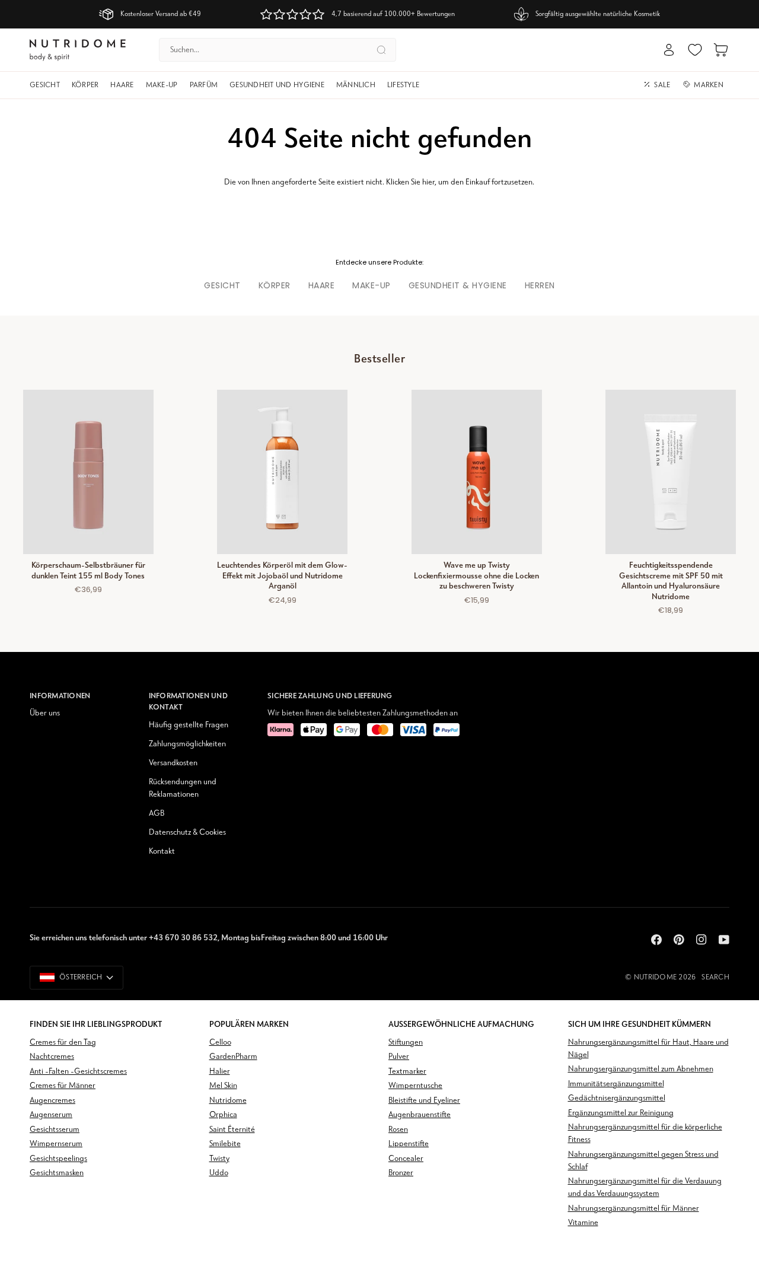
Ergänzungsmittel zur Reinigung (621, 1113)
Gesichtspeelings (58, 1158)
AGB (156, 813)
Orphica (223, 1115)
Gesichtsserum (54, 1129)
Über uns (45, 713)
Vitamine (583, 1222)
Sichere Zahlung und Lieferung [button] (330, 695)
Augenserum (51, 1115)
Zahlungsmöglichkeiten (187, 744)
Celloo (220, 1042)
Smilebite (225, 1144)
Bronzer (400, 1173)
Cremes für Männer (62, 1085)
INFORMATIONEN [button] (60, 695)
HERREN (540, 285)
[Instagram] (701, 939)
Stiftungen (405, 1042)
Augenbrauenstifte (419, 1115)
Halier (219, 1071)
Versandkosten (173, 763)
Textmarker (407, 1071)
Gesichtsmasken (57, 1173)
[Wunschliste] (695, 50)
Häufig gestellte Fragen (188, 725)
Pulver (398, 1056)
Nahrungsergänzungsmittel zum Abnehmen (640, 1069)
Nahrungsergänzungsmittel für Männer (633, 1208)
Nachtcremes (52, 1056)
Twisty (219, 1158)
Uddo (218, 1173)
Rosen (398, 1129)
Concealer (405, 1158)
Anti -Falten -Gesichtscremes (78, 1071)
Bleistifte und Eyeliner (424, 1100)
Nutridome (655, 977)
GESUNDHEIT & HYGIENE (458, 285)
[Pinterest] (679, 939)
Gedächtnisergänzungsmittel (616, 1098)
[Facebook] (656, 939)
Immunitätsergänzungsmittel (616, 1084)
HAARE (321, 285)
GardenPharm (233, 1056)
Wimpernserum (56, 1144)
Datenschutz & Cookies (187, 832)
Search (715, 977)
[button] (48, 85)
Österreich (81, 977)
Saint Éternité (232, 1129)
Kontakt (162, 851)
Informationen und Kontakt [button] (188, 701)
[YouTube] (724, 939)
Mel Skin (223, 1085)
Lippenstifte (408, 1144)
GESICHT (222, 285)
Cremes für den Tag (63, 1042)
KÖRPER (275, 285)
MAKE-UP (371, 285)
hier (428, 182)
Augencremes (52, 1100)
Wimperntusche (415, 1085)
